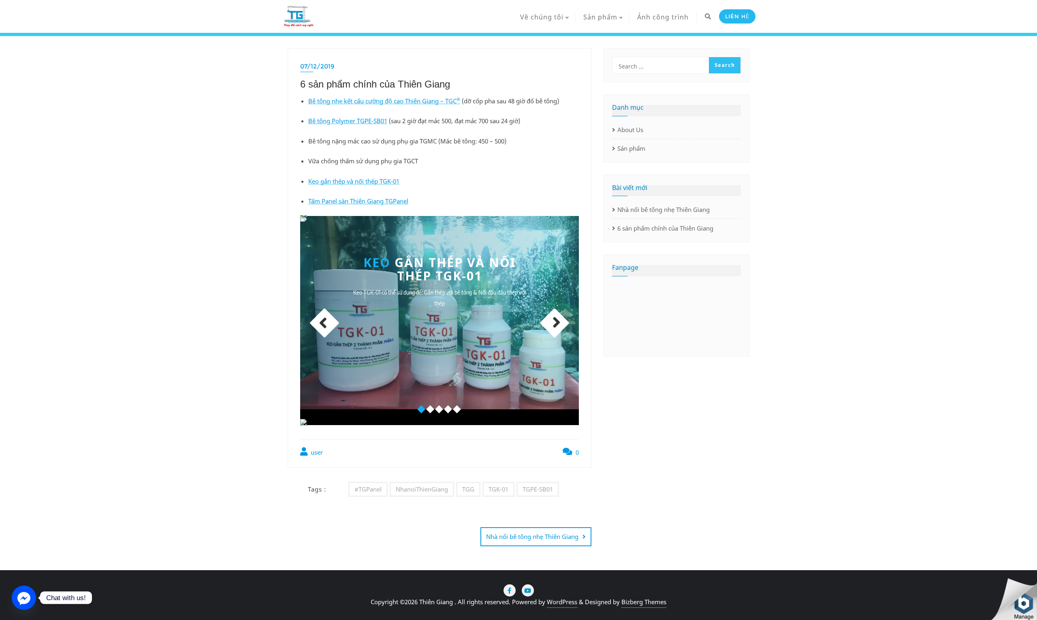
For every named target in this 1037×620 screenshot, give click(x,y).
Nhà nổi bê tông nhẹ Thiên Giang (532, 536)
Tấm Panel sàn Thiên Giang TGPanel (358, 201)
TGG (468, 489)
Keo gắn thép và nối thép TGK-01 (353, 181)
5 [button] (457, 409)
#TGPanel (368, 489)
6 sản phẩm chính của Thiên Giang (665, 228)
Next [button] (555, 323)
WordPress (562, 602)
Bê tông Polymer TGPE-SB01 (347, 121)
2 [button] (430, 409)
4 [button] (448, 409)
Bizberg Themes (643, 602)
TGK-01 (498, 489)
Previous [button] (325, 323)
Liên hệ (737, 16)
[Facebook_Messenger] (24, 598)
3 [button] (439, 409)
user (316, 452)
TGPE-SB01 (538, 489)
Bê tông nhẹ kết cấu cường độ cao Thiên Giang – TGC (384, 101)
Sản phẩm (631, 148)
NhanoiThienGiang (422, 489)
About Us (630, 130)
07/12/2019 (317, 66)
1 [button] (421, 409)
